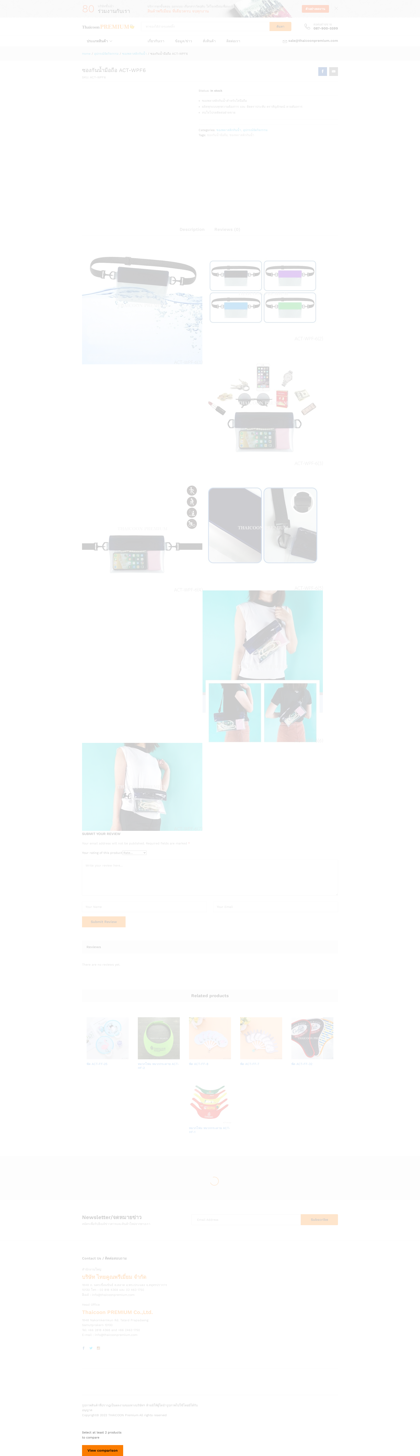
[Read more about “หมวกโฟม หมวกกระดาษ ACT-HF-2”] (143, 1056)
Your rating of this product (102, 852)
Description (192, 229)
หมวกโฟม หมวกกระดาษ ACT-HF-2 (158, 1066)
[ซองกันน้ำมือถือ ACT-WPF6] (322, 71)
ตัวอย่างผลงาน (315, 9)
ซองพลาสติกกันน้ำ (228, 130)
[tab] (192, 231)
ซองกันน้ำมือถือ (217, 135)
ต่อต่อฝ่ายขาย (322, 24)
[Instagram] (98, 1348)
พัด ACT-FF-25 (97, 1064)
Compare (122, 1056)
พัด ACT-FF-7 (249, 1064)
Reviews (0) (227, 229)
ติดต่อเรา (233, 41)
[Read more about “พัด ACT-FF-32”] (297, 1056)
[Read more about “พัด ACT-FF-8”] (195, 1056)
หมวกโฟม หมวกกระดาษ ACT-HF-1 (209, 1130)
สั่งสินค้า (209, 41)
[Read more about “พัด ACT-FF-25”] (92, 1056)
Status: (204, 90)
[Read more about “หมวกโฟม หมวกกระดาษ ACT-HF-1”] (195, 1120)
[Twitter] (91, 1348)
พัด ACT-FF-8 (198, 1064)
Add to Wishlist (112, 1056)
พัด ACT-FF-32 (301, 1064)
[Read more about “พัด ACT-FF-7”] (246, 1056)
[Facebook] (83, 1348)
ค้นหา (280, 26)
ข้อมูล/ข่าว (183, 41)
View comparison (103, 1450)
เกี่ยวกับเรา (156, 41)
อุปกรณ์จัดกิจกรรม (255, 130)
